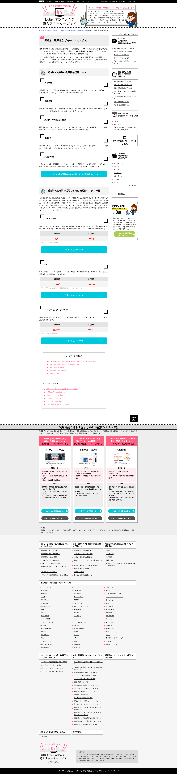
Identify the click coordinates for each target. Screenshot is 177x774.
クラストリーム (119, 163)
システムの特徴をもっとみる (54, 518)
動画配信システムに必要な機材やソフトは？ (88, 718)
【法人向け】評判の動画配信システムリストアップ (126, 156)
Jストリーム (117, 173)
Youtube (44, 736)
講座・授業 (117, 124)
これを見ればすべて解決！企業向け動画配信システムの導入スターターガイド (67, 1)
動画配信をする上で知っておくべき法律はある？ (88, 663)
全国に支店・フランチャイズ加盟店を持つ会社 (125, 92)
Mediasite (109, 612)
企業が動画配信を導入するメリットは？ (87, 685)
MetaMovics (45, 647)
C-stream (109, 625)
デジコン (116, 179)
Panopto (108, 641)
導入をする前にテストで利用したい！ (86, 704)
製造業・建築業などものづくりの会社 (125, 97)
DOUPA (43, 631)
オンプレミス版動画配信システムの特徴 (54, 662)
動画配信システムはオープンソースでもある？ (55, 567)
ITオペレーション (111, 644)
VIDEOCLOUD (110, 631)
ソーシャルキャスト (80, 622)
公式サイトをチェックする (74, 250)
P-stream (76, 625)
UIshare (76, 635)
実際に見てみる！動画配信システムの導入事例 (128, 115)
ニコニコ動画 (110, 616)
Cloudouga (77, 590)
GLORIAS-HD (45, 619)
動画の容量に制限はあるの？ (83, 698)
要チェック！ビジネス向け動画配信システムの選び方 (62, 389)
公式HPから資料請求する (54, 511)
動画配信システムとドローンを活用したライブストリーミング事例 (88, 714)
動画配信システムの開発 (49, 557)
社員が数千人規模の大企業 (58, 370)
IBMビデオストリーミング (114, 638)
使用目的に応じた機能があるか (55, 392)
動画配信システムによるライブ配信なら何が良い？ (119, 656)
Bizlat (43, 609)
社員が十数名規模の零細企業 (123, 88)
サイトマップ (52, 762)
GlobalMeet (77, 609)
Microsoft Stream (46, 644)
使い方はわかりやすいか (53, 398)
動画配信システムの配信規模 (50, 554)
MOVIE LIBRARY (79, 628)
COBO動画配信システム (113, 593)
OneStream (45, 603)
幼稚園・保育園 (54, 373)
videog (76, 631)
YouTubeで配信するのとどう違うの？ (86, 688)
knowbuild (44, 590)
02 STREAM (45, 616)
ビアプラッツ (118, 176)
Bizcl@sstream (110, 628)
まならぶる (109, 600)
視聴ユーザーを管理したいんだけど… (86, 701)
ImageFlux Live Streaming (114, 597)
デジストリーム (46, 641)
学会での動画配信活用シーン (123, 105)
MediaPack (45, 600)
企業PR (116, 121)
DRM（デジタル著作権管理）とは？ (85, 675)
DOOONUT (45, 635)
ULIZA (108, 603)
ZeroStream (77, 644)
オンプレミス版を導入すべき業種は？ (53, 671)
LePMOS (76, 638)
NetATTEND (110, 622)
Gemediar (109, 619)
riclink (43, 597)
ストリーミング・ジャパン (82, 606)
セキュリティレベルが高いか (55, 395)
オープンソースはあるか (53, 401)
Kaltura (108, 635)
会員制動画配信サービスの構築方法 (85, 672)
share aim (77, 647)
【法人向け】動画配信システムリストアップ (56, 583)
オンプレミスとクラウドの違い (51, 665)
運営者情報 (121, 194)
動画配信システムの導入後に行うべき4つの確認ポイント (88, 708)
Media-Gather (78, 597)
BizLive (108, 590)
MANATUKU (110, 609)
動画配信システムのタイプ (50, 550)
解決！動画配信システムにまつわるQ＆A (87, 656)
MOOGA (116, 169)
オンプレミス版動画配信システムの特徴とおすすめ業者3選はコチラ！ (74, 174)
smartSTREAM (46, 628)
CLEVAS (44, 593)
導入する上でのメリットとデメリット (53, 668)
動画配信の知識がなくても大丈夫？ (85, 691)
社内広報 (109, 557)
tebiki (75, 641)
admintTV (44, 625)
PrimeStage (77, 616)
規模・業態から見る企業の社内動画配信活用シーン (65, 364)
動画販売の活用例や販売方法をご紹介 (86, 724)
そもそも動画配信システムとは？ (84, 679)
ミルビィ (116, 166)
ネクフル (116, 182)
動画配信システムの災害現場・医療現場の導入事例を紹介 (125, 129)
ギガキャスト (45, 606)
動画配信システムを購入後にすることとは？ (88, 721)
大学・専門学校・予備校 (57, 367)
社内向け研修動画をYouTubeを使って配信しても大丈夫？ (88, 668)
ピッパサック (78, 593)
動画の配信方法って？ (81, 682)
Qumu (76, 619)
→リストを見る (133, 185)
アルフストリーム (47, 622)
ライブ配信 (109, 554)
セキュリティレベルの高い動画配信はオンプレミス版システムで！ (54, 656)
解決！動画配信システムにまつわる (124, 142)
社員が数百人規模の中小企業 (123, 85)
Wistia (43, 638)
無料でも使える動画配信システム (52, 732)
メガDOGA (109, 606)
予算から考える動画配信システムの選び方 (59, 404)
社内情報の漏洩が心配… (82, 695)
